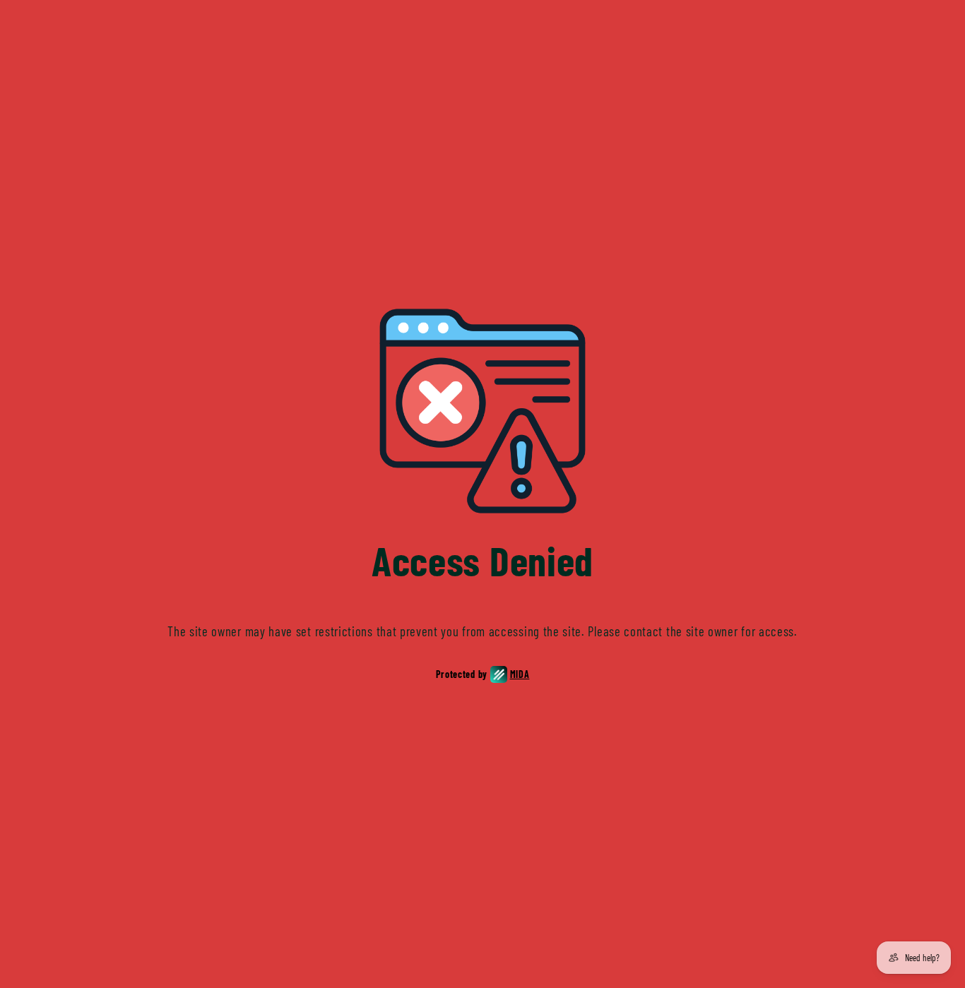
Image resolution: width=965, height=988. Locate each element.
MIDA (520, 674)
